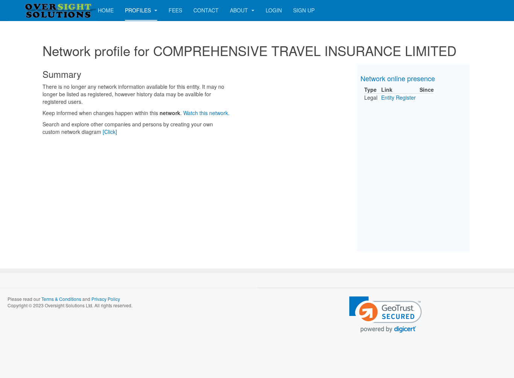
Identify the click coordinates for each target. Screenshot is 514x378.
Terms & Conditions (61, 299)
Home (106, 10)
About (239, 10)
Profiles (138, 10)
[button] (385, 315)
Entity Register (398, 97)
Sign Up (304, 10)
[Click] (110, 131)
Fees (175, 10)
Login (274, 10)
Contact (206, 10)
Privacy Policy (105, 299)
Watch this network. (206, 113)
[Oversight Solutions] (38, 10)
